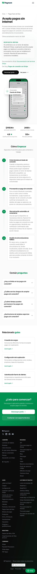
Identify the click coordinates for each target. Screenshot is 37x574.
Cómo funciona (6, 448)
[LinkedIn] (6, 434)
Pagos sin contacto (7, 499)
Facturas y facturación (8, 507)
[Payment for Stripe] (7, 3)
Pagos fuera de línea (8, 509)
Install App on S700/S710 (27, 497)
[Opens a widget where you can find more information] (30, 571)
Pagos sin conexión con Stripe (18, 66)
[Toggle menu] (33, 3)
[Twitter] (3, 434)
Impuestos (5, 522)
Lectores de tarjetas (8, 443)
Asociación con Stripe (8, 458)
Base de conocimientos (26, 464)
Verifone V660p (24, 490)
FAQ (21, 459)
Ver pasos (23, 72)
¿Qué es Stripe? (6, 483)
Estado (25, 569)
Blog (21, 454)
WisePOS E (23, 488)
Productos (5, 514)
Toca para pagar (25, 511)
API (21, 443)
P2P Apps (5, 552)
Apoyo (22, 476)
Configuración (6, 488)
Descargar (23, 456)
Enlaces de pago (7, 512)
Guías (3, 14)
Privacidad (18, 569)
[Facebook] (9, 434)
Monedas (5, 502)
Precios (4, 455)
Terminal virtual (24, 473)
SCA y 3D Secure (7, 517)
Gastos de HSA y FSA (8, 533)
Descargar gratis (9, 72)
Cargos (4, 485)
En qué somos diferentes (9, 450)
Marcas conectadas (8, 453)
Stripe (4, 544)
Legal (12, 569)
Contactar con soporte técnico (18, 418)
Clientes (4, 504)
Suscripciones (6, 519)
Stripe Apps (5, 549)
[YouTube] (13, 434)
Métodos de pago (25, 470)
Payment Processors (8, 547)
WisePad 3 (23, 485)
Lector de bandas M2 (26, 483)
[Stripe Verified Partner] (18, 565)
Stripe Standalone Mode (27, 500)
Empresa (4, 445)
